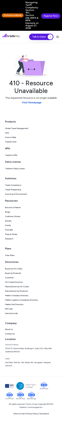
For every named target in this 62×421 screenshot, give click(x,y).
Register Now (51, 16)
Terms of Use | (19, 414)
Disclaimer (44, 414)
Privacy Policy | (32, 414)
